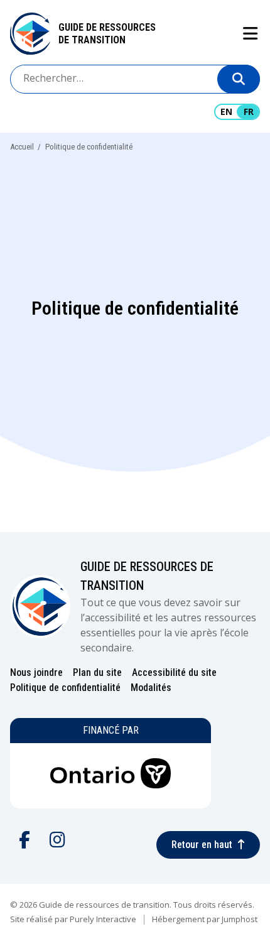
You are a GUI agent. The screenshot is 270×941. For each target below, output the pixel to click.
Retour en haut (201, 845)
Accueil (22, 146)
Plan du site (97, 672)
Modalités (151, 688)
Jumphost (239, 919)
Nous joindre (36, 672)
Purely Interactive (103, 919)
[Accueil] (30, 34)
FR (249, 111)
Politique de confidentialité (65, 688)
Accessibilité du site (174, 672)
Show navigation (249, 33)
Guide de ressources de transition (107, 33)
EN (226, 111)
